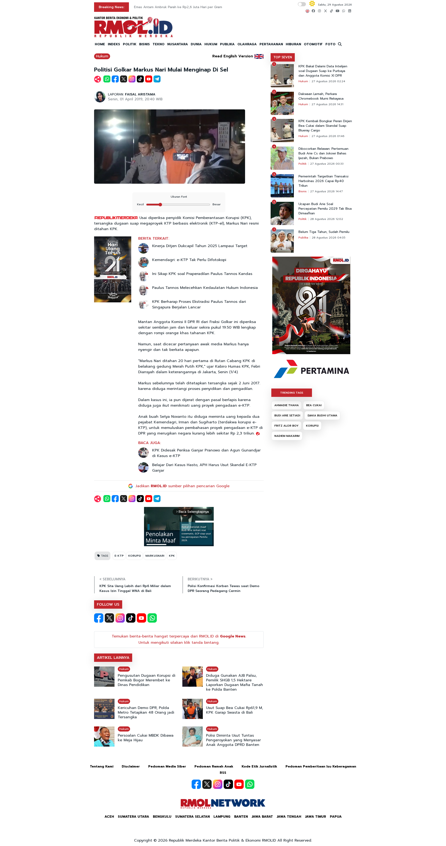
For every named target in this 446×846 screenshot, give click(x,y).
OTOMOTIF (313, 44)
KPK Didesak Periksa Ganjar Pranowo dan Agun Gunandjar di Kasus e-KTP (206, 453)
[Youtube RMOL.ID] (141, 618)
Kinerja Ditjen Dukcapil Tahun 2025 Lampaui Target (199, 246)
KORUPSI (134, 556)
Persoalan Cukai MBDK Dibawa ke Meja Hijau (146, 737)
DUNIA (196, 44)
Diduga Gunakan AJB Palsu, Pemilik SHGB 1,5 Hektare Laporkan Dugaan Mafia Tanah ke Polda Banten (234, 682)
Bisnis (302, 191)
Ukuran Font (179, 197)
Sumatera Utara (133, 816)
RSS (223, 772)
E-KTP (119, 556)
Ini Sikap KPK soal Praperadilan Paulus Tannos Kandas (202, 274)
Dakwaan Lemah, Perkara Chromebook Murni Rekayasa (321, 96)
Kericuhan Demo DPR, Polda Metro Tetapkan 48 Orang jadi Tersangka (146, 712)
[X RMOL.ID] (109, 618)
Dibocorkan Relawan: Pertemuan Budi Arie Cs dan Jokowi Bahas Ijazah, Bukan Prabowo (323, 153)
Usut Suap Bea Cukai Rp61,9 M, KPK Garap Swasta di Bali (234, 710)
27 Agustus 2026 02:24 (328, 81)
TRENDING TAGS (291, 393)
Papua (336, 816)
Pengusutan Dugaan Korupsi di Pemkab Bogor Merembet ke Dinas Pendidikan (146, 680)
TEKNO (158, 44)
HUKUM (210, 44)
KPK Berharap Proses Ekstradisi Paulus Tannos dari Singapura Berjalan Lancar (199, 304)
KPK (172, 556)
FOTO (330, 44)
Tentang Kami (101, 766)
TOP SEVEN (282, 57)
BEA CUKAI (313, 405)
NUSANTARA (177, 44)
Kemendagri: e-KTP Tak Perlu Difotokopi (189, 260)
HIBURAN (293, 44)
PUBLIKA (227, 44)
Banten (241, 816)
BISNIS (144, 44)
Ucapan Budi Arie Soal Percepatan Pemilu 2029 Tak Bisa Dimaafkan (325, 209)
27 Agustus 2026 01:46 (328, 136)
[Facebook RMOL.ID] (98, 618)
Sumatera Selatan (192, 816)
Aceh (109, 816)
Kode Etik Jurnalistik (259, 766)
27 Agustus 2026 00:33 (327, 164)
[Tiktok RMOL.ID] (130, 618)
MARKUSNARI (154, 556)
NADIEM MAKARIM (286, 436)
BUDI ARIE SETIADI (287, 415)
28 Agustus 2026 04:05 (328, 237)
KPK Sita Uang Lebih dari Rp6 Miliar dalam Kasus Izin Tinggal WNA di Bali (135, 588)
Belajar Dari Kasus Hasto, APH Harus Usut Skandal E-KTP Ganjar (204, 467)
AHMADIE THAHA (286, 405)
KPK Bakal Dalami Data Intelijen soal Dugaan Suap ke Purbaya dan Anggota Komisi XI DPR (322, 71)
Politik (302, 164)
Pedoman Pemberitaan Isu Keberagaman (320, 766)
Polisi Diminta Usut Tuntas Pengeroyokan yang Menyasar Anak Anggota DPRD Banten (233, 740)
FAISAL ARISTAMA (140, 94)
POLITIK (129, 44)
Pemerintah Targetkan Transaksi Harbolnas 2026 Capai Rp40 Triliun (323, 181)
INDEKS (114, 44)
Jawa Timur (315, 816)
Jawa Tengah (289, 816)
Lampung (221, 816)
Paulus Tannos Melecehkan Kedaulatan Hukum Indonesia (205, 288)
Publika (303, 237)
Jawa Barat (262, 816)
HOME (100, 44)
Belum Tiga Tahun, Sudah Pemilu (323, 232)
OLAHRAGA (247, 44)
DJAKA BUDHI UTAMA (322, 415)
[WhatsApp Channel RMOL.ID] (152, 618)
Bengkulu (162, 816)
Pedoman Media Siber (167, 766)
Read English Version (232, 56)
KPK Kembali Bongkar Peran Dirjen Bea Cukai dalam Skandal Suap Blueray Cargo (325, 126)
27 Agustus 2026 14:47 (326, 191)
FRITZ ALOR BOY (286, 426)
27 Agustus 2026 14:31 (327, 104)
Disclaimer (131, 766)
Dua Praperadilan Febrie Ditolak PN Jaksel (166, 7)
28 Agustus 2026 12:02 (326, 219)
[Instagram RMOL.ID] (120, 618)
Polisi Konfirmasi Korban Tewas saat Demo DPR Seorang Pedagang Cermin (223, 588)
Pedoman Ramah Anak (213, 766)
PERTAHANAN (271, 44)
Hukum (102, 56)
